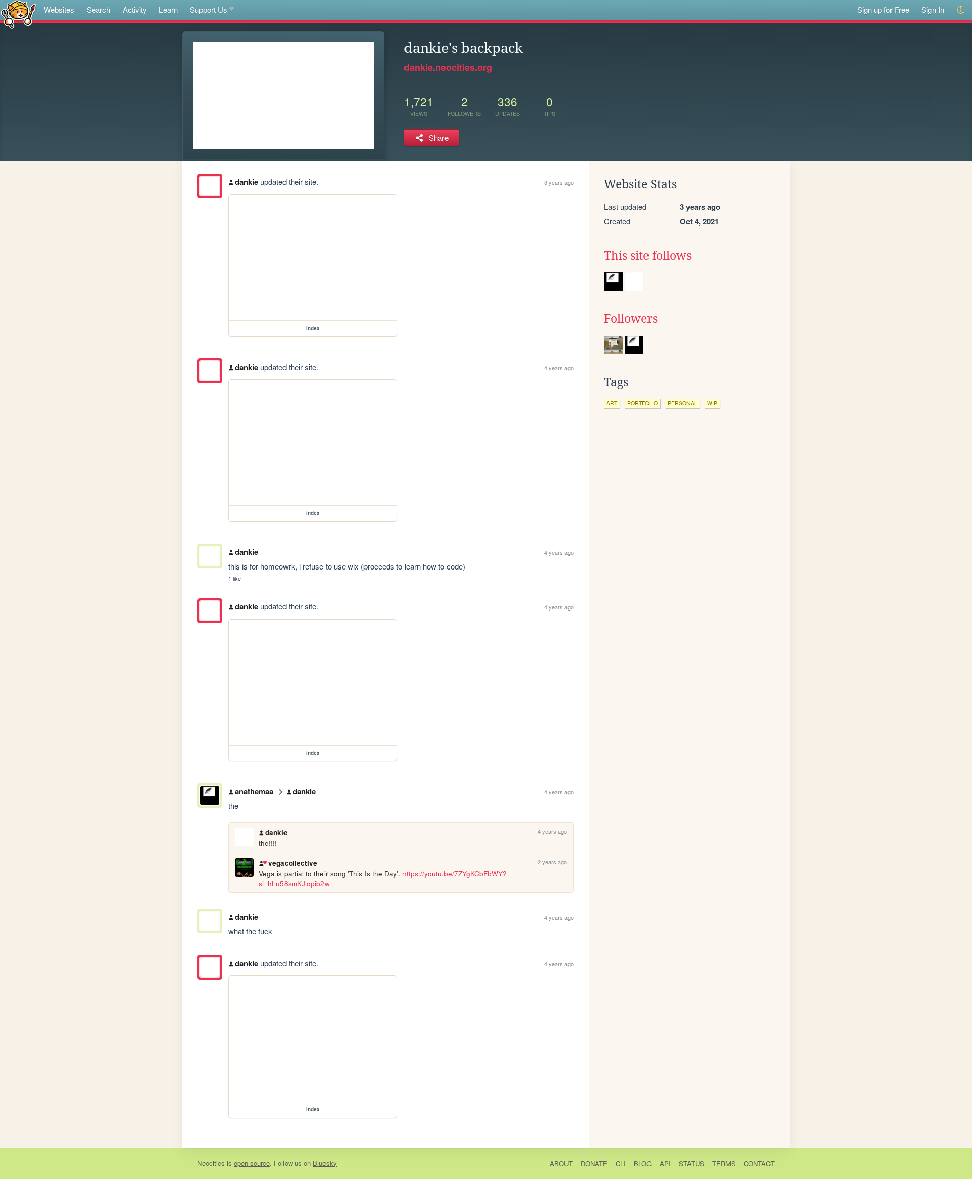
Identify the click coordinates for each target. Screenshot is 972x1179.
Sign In (932, 9)
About (561, 1163)
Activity (135, 9)
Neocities (211, 1163)
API (665, 1163)
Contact (759, 1163)
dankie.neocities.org (448, 67)
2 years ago (552, 862)
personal (682, 403)
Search (98, 9)
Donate (594, 1163)
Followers (631, 319)
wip (712, 403)
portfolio (642, 403)
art (611, 403)
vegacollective (292, 863)
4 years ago (559, 367)
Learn (168, 9)
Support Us (208, 9)
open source (252, 1163)
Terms (724, 1163)
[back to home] (18, 14)
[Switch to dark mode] (961, 10)
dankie (246, 181)
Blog (643, 1163)
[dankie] (209, 186)
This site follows (648, 255)
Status (691, 1163)
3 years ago (559, 182)
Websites (59, 9)
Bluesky (325, 1163)
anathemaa (254, 791)
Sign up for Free (883, 9)
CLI (621, 1163)
